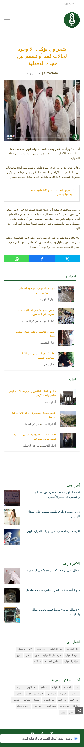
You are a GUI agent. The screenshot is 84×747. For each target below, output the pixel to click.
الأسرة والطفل (25, 649)
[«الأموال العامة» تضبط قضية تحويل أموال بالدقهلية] (12, 616)
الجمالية (67, 687)
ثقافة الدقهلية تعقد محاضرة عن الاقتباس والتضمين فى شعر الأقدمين (57, 495)
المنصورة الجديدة (34, 693)
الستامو (44, 687)
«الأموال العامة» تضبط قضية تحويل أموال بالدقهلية (56, 612)
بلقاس (19, 693)
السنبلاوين (32, 687)
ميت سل (37, 706)
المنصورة (51, 693)
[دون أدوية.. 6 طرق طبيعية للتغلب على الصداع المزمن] (12, 518)
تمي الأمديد (49, 699)
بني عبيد (62, 699)
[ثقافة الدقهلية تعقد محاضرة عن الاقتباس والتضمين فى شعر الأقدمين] (12, 498)
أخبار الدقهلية (33, 73)
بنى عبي (74, 699)
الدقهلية (56, 687)
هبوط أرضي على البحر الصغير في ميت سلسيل (53, 590)
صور (37, 655)
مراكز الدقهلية (30, 320)
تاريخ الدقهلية (71, 655)
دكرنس (26, 699)
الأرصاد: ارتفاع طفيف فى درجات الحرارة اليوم (53, 531)
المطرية (74, 693)
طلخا (75, 706)
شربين (16, 699)
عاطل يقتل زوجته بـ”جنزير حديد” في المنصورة (53, 570)
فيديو (19, 655)
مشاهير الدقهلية (52, 661)
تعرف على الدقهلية (52, 655)
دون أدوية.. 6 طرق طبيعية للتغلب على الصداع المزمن (54, 514)
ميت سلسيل (23, 706)
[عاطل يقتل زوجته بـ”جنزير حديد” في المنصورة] (12, 576)
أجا (76, 687)
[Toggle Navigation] (7, 20)
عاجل (28, 655)
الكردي (19, 687)
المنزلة (63, 693)
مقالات (37, 661)
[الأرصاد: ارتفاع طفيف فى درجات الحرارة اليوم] (12, 537)
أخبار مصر (49, 364)
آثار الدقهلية (72, 649)
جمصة (37, 699)
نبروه (62, 712)
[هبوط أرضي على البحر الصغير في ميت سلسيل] (12, 596)
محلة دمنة (64, 706)
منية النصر (51, 706)
